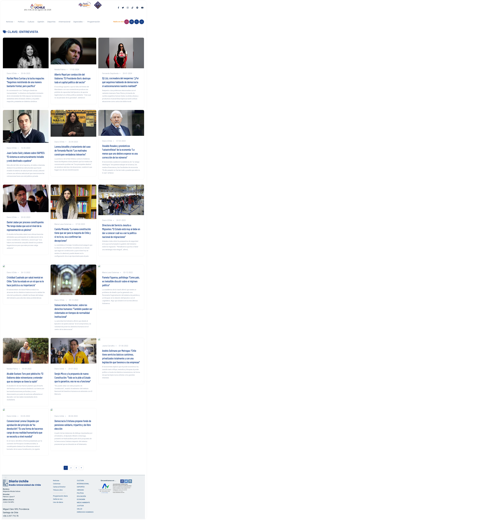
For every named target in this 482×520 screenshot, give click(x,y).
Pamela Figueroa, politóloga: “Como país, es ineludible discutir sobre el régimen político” (121, 281)
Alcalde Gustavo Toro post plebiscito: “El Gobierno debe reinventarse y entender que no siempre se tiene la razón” (25, 377)
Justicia (80, 506)
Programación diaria (60, 496)
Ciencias (80, 490)
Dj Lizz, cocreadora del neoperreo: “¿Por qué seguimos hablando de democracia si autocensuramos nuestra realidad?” (120, 81)
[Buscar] (136, 21)
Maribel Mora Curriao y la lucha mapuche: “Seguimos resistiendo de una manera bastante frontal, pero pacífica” (25, 82)
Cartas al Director (59, 487)
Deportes (51, 21)
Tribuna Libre (58, 490)
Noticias (9, 21)
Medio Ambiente (83, 502)
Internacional (64, 21)
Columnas (56, 484)
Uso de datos (58, 502)
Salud (79, 509)
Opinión (40, 21)
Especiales (78, 21)
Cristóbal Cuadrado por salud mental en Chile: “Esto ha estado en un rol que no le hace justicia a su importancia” (25, 281)
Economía (81, 499)
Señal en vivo (58, 499)
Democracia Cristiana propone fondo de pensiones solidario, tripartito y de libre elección (72, 424)
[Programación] (131, 21)
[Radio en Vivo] (126, 21)
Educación (81, 496)
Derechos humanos (85, 512)
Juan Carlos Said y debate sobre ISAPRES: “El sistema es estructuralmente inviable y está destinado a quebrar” (26, 156)
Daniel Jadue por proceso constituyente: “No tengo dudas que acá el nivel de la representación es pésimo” (25, 225)
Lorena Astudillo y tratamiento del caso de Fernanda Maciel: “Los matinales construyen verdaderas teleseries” (72, 150)
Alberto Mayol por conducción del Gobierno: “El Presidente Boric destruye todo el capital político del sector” (72, 78)
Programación (93, 21)
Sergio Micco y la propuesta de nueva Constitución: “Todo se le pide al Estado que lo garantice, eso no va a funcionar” (72, 377)
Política (21, 21)
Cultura (31, 21)
